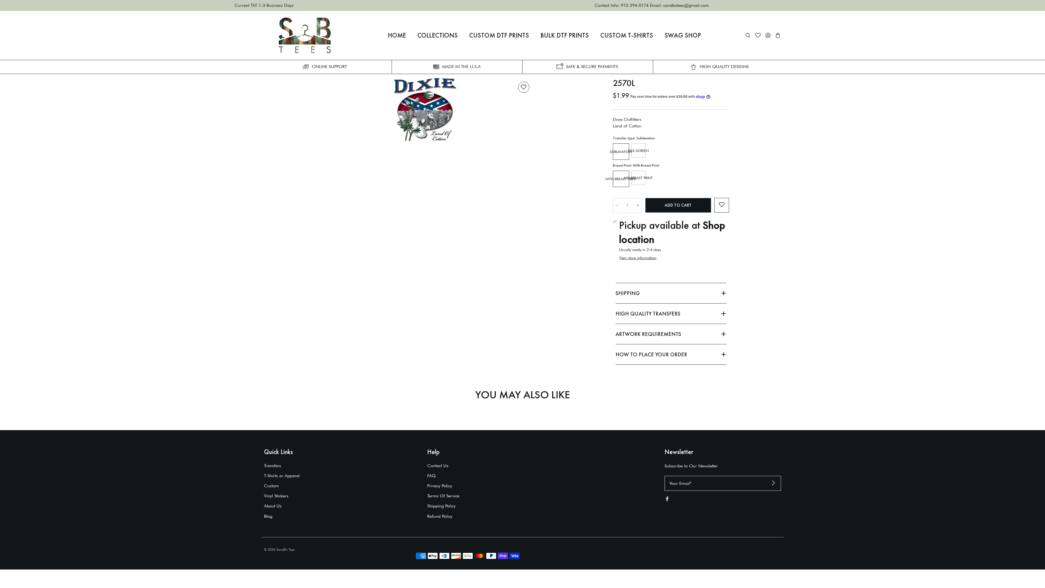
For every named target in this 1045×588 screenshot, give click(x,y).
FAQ (431, 475)
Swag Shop (683, 35)
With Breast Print (621, 179)
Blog (268, 516)
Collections (437, 35)
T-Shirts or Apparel (282, 475)
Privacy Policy (439, 485)
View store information (637, 258)
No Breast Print (638, 178)
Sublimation (621, 151)
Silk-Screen (638, 150)
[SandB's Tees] (305, 35)
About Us (273, 506)
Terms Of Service (443, 495)
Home (397, 35)
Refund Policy (439, 516)
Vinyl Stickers (276, 495)
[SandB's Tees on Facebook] (667, 500)
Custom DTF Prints (499, 35)
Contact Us (437, 465)
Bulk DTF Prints (564, 35)
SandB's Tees (285, 549)
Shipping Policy (441, 506)
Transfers (272, 465)
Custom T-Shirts (626, 35)
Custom (271, 485)
